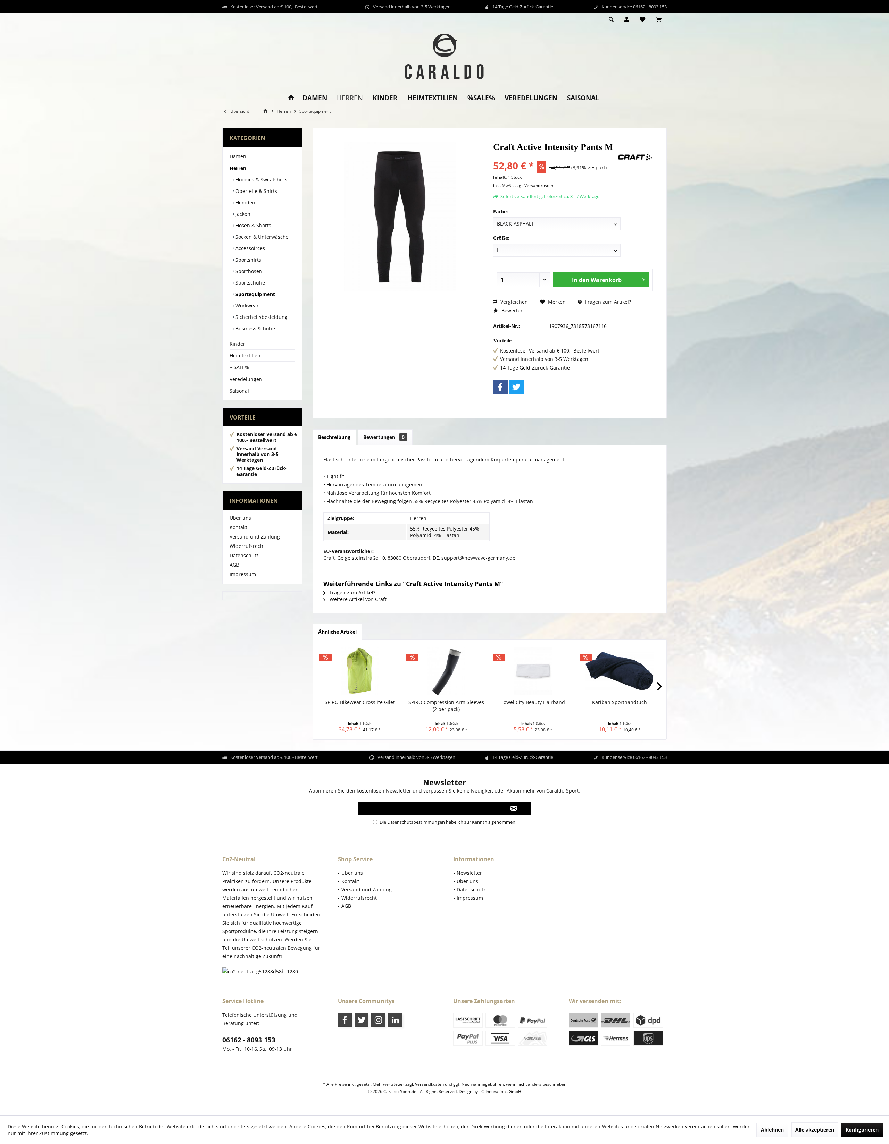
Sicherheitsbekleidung (261, 317)
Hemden (244, 202)
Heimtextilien (245, 355)
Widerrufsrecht (247, 546)
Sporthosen (248, 271)
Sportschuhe (249, 282)
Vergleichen (513, 301)
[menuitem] (658, 19)
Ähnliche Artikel (337, 631)
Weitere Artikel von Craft (357, 599)
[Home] (291, 98)
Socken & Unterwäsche (261, 237)
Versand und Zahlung (255, 536)
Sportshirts (247, 259)
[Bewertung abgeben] (554, 156)
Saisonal (239, 391)
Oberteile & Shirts (255, 191)
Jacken (242, 214)
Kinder (237, 343)
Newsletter (469, 873)
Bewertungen (384, 437)
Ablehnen (772, 1129)
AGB (234, 564)
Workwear (246, 305)
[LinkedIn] (395, 1020)
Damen (238, 156)
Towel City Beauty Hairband (533, 702)
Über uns (240, 518)
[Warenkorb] (659, 19)
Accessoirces (249, 248)
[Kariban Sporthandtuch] (620, 671)
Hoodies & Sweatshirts (261, 179)
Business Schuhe (254, 328)
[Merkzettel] (642, 19)
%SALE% (239, 367)
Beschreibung (334, 437)
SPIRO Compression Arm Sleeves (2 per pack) (446, 705)
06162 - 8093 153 (248, 1039)
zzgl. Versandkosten (534, 185)
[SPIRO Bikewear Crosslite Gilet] (360, 671)
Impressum (243, 574)
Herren (238, 168)
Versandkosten (429, 1084)
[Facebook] (500, 387)
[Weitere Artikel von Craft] (635, 157)
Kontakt (238, 527)
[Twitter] (516, 387)
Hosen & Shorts (252, 225)
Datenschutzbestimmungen (416, 822)
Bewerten (512, 310)
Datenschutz (244, 555)
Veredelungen (246, 379)
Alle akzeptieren (814, 1129)
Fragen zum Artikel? (607, 301)
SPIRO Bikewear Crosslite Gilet (360, 702)
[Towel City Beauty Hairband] (533, 671)
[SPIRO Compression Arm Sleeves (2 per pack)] (447, 671)
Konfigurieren (862, 1129)
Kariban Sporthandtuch (619, 702)
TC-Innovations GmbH (500, 1091)
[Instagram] (378, 1020)
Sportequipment (254, 294)
